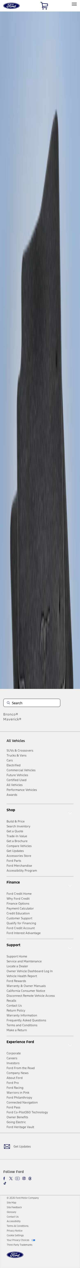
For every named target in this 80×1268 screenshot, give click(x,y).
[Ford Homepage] (15, 1257)
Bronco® (10, 714)
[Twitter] (11, 1178)
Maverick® (12, 719)
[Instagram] (24, 1178)
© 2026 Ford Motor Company (23, 1198)
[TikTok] (5, 1183)
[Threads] (30, 1178)
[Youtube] (17, 1178)
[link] (11, 1202)
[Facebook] (5, 1178)
